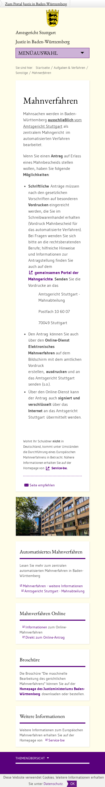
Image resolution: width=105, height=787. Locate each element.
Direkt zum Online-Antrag (45, 637)
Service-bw (56, 740)
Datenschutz (53, 783)
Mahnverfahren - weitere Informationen (53, 586)
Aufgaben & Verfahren (69, 67)
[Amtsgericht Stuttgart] (52, 18)
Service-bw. (59, 468)
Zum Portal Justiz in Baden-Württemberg (36, 3)
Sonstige (22, 73)
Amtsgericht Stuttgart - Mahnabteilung (54, 591)
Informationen (36, 627)
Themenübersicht (30, 758)
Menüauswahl (38, 53)
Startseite (43, 67)
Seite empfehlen (42, 485)
